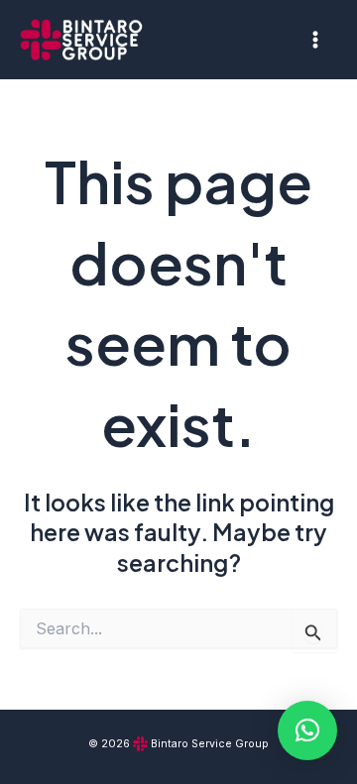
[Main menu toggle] (316, 39)
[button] (307, 730)
